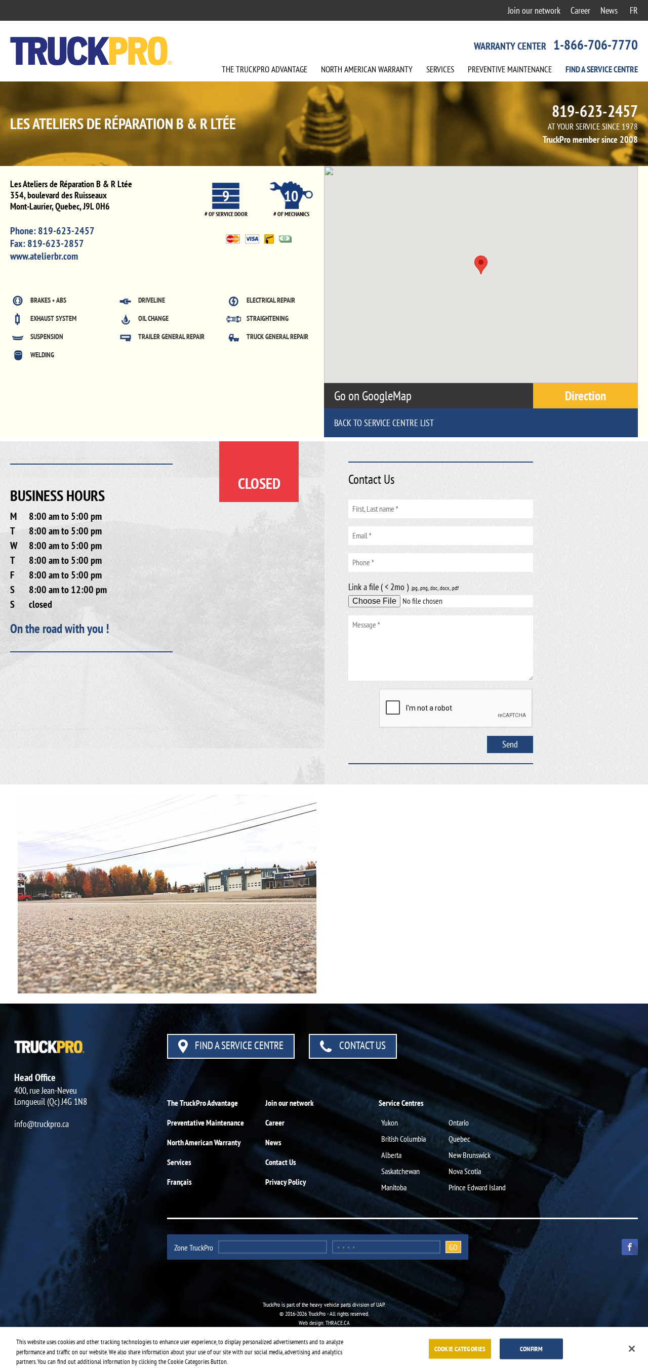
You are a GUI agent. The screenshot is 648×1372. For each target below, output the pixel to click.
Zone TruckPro (193, 1247)
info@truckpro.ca (41, 1124)
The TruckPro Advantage (202, 1103)
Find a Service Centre (238, 1045)
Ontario (459, 1122)
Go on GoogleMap (374, 396)
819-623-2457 (595, 110)
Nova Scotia (465, 1171)
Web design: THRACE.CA (324, 1322)
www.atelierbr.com (44, 256)
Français (179, 1182)
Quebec (459, 1139)
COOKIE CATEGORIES (459, 1348)
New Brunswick (470, 1155)
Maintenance (510, 69)
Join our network (534, 10)
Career (580, 10)
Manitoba (394, 1187)
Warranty (367, 69)
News (609, 10)
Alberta (391, 1155)
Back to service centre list (384, 423)
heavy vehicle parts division (339, 1304)
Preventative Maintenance (205, 1122)
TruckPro (264, 69)
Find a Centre (601, 69)
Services (440, 69)
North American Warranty (203, 1142)
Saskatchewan (400, 1171)
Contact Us (361, 1045)
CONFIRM (531, 1348)
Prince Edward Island (477, 1187)
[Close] (632, 1349)
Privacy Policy (285, 1182)
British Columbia (403, 1139)
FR (634, 10)
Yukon (389, 1122)
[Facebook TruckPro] (626, 1246)
